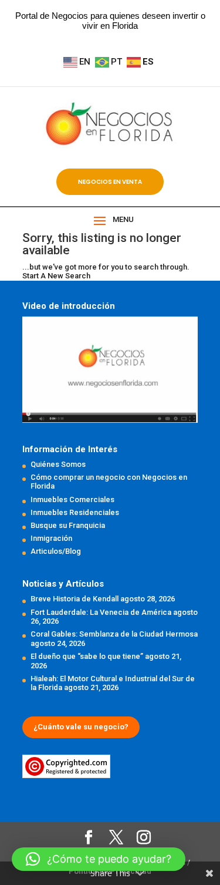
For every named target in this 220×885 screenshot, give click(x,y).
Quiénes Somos (58, 464)
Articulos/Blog (56, 551)
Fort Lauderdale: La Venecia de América (101, 612)
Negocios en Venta (110, 181)
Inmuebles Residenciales (75, 512)
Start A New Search (56, 275)
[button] (98, 859)
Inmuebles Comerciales (72, 499)
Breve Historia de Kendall (75, 598)
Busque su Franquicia (68, 525)
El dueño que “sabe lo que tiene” (87, 656)
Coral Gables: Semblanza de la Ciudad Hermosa (114, 634)
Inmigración (51, 538)
